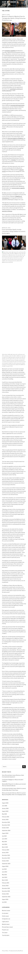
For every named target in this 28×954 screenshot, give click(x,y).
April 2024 (4, 844)
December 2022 (6, 888)
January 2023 (5, 885)
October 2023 (5, 860)
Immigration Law (6, 918)
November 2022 (6, 891)
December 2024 (6, 822)
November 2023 (6, 858)
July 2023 (4, 869)
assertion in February (7, 211)
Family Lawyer (5, 916)
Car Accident (5, 913)
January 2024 (5, 852)
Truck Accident (5, 935)
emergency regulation (10, 50)
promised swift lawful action (17, 105)
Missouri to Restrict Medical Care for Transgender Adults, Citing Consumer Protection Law (14, 18)
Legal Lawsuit (5, 921)
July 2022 (4, 902)
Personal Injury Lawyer (7, 927)
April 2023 (4, 877)
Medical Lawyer (6, 924)
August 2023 (5, 866)
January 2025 (5, 819)
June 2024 (4, 838)
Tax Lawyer (4, 932)
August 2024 (5, 833)
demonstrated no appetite (18, 188)
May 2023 (4, 874)
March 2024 (5, 847)
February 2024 (5, 849)
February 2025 (5, 816)
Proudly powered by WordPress (16, 950)
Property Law (5, 929)
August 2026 (5, 803)
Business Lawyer (6, 910)
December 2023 (6, 855)
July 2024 (4, 836)
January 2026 (5, 808)
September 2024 (6, 830)
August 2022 (5, 899)
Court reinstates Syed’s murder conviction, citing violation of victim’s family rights (13, 231)
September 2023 (6, 863)
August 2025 (5, 811)
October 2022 (5, 894)
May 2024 (4, 841)
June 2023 (4, 871)
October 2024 (5, 827)
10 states (13, 159)
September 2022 (6, 896)
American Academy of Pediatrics (15, 138)
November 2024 (6, 825)
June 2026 (4, 805)
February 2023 (5, 882)
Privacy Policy (5, 950)
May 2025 (4, 814)
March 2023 (5, 880)
